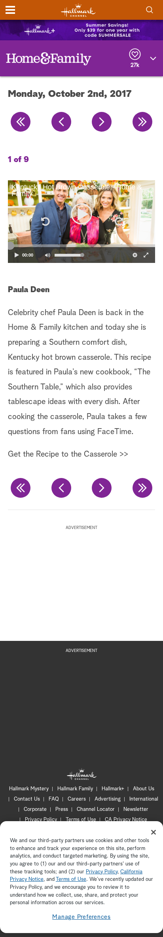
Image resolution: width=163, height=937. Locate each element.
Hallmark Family (75, 789)
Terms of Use (81, 819)
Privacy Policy (41, 819)
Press (61, 809)
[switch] (47, 255)
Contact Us (27, 799)
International (143, 799)
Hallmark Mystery (29, 789)
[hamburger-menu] (10, 10)
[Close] (153, 832)
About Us (143, 789)
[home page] (78, 10)
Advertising (108, 799)
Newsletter (135, 809)
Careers (77, 799)
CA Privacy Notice (126, 819)
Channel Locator (96, 809)
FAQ (54, 799)
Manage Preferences (81, 917)
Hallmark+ (113, 789)
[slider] (81, 246)
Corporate (35, 809)
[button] (45, 221)
